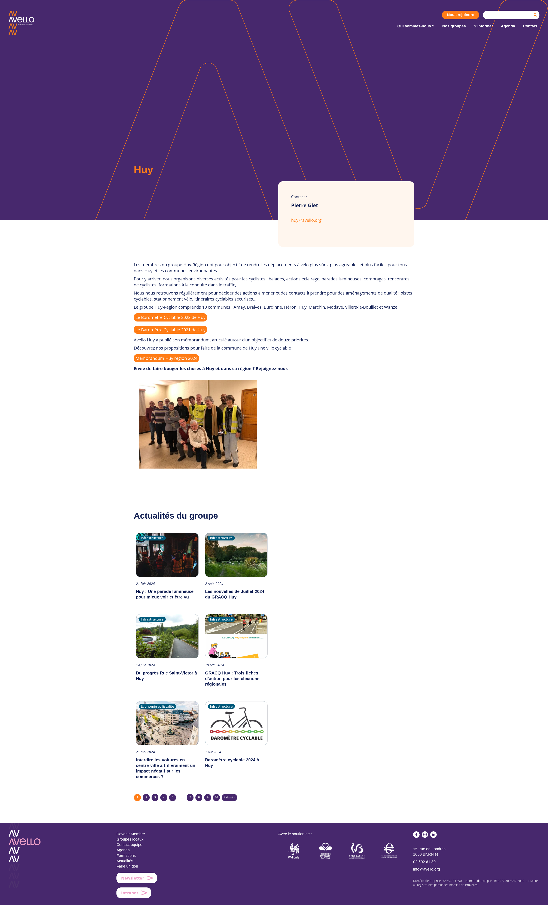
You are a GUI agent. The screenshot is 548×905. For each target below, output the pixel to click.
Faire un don (127, 866)
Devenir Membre (130, 834)
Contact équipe (129, 844)
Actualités (124, 861)
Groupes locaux (129, 839)
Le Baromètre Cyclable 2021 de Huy (171, 330)
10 (216, 797)
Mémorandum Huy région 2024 (166, 358)
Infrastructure (152, 538)
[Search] (535, 15)
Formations (126, 855)
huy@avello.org (306, 220)
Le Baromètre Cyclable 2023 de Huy (171, 317)
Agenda (123, 850)
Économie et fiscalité (157, 706)
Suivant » (229, 797)
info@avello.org (426, 869)
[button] (416, 834)
